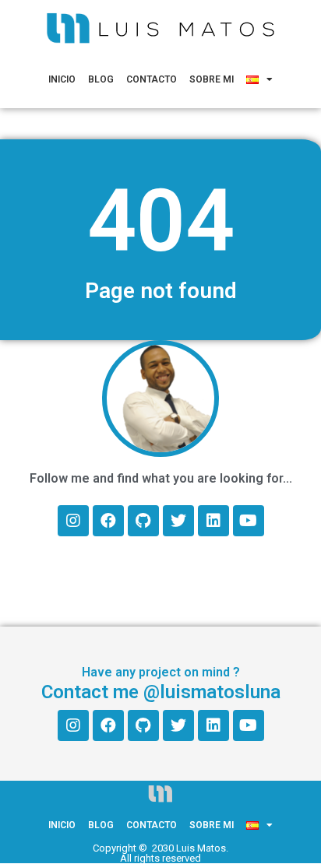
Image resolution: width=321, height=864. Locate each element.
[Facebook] (108, 520)
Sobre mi (211, 79)
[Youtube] (248, 520)
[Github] (143, 520)
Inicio (62, 79)
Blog (101, 79)
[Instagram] (73, 520)
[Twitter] (178, 520)
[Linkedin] (213, 520)
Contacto (151, 79)
